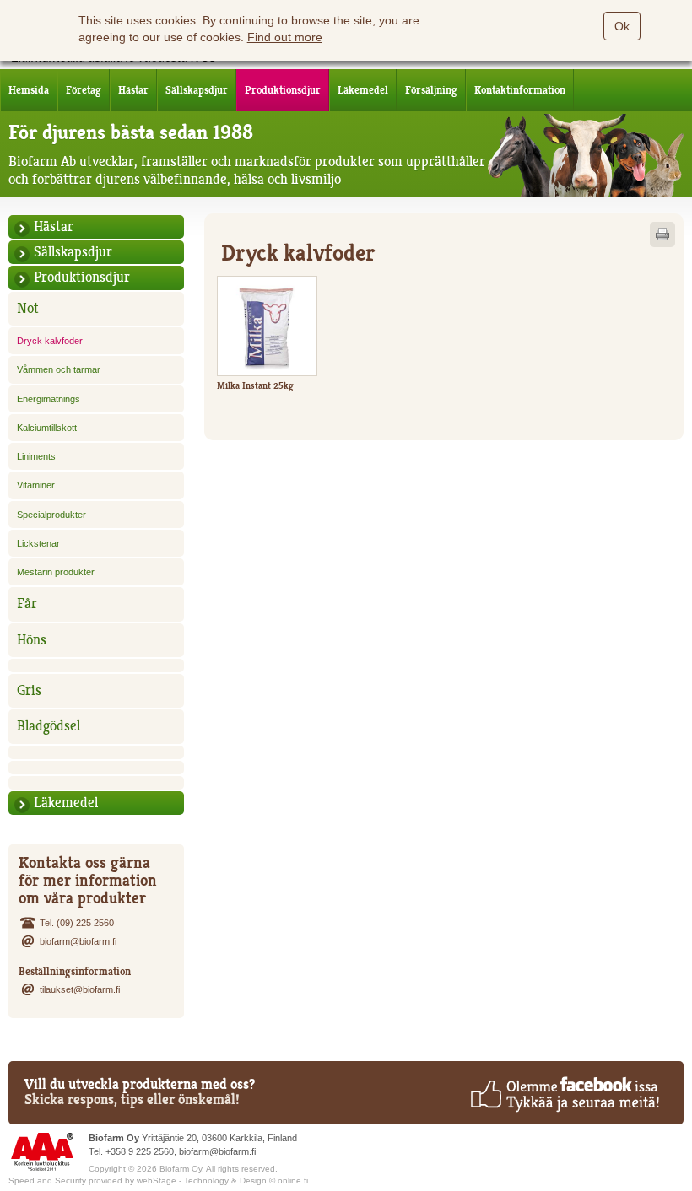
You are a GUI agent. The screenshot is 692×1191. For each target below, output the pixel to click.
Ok (622, 26)
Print (662, 234)
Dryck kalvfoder (50, 341)
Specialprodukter (51, 514)
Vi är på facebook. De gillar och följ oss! (564, 1094)
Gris (29, 690)
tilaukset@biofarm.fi (80, 989)
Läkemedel (363, 90)
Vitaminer (36, 485)
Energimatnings (48, 399)
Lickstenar (38, 543)
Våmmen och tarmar (58, 369)
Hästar (133, 90)
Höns (31, 640)
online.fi (293, 1180)
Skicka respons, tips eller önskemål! (132, 1099)
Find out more (284, 37)
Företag (83, 90)
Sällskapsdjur (196, 90)
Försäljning (431, 90)
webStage (156, 1180)
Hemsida (28, 90)
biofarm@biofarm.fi (78, 941)
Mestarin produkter (56, 572)
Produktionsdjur (283, 90)
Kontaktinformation (519, 90)
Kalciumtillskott (47, 428)
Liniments (36, 456)
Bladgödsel (48, 726)
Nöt (28, 308)
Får (27, 603)
